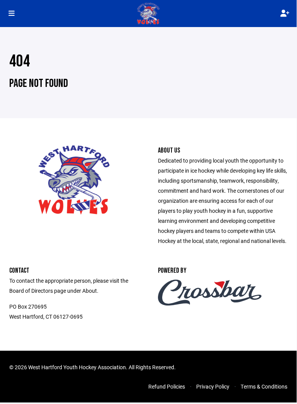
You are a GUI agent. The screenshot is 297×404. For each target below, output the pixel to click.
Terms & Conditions (264, 386)
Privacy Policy (212, 386)
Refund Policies (166, 386)
